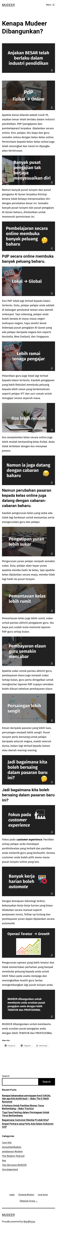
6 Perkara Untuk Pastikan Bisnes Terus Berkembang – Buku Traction (23, 1107)
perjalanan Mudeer (12, 1151)
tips (4, 1160)
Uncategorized (10, 1169)
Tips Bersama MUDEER (14, 1165)
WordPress (29, 1221)
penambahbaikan (11, 1147)
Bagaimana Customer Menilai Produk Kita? (25, 1120)
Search (5, 1076)
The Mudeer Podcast (13, 1156)
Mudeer (8, 5)
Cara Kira (7, 1142)
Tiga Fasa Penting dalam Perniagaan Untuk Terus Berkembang (25, 1114)
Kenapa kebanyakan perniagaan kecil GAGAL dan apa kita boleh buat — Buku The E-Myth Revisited (26, 1098)
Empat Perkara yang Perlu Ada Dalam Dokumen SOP (27, 1125)
